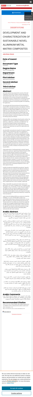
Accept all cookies (16, 388)
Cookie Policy (10, 383)
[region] (16, 384)
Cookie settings (11, 381)
